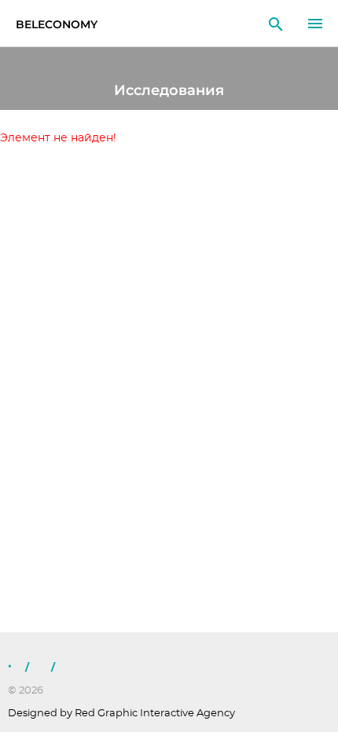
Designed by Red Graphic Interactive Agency (121, 713)
